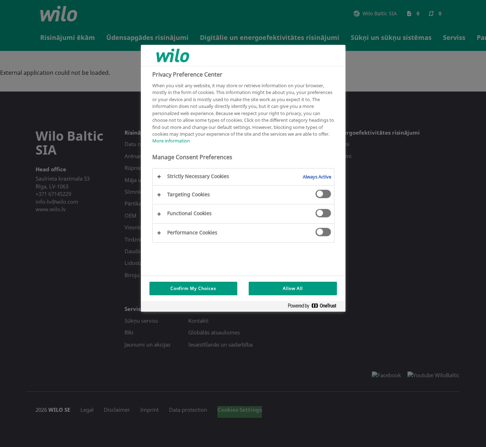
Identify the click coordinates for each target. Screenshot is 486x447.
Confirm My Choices (193, 288)
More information (171, 140)
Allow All (293, 288)
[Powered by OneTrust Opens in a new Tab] (315, 307)
